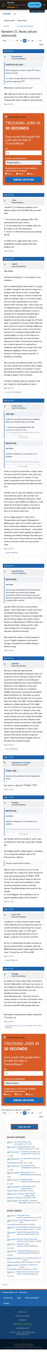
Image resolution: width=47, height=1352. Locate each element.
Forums (7, 14)
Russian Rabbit (12, 1191)
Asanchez (21, 1253)
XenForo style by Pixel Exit (23, 1344)
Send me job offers (23, 179)
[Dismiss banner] (44, 5)
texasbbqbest (9, 1026)
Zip (6, 149)
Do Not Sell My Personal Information (22, 1333)
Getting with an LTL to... (28, 1172)
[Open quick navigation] (42, 26)
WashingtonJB (26, 1182)
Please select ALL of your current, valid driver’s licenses (21, 169)
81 (28, 41)
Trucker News (22, 1316)
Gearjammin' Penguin (21, 762)
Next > (41, 45)
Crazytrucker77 (26, 1154)
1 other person (37, 1026)
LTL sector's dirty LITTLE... (23, 1142)
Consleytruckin (26, 1168)
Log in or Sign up (37, 11)
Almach (18, 1229)
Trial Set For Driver (23, 1244)
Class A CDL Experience (15, 158)
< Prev (4, 41)
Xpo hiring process (28, 1166)
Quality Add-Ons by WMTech (23, 1346)
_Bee (14, 200)
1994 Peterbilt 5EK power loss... (29, 1251)
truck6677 (21, 1149)
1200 (40, 40)
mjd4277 (20, 1217)
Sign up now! (24, 1126)
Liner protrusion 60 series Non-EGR (28, 1227)
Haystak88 (22, 1203)
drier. (15, 1144)
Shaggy (7, 553)
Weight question (27, 1179)
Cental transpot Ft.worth (26, 1147)
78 (17, 41)
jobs (26, 298)
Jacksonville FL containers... (28, 1200)
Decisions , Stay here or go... (31, 1152)
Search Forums (9, 20)
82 (32, 41)
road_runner (17, 406)
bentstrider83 (25, 1175)
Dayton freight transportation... (30, 1195)
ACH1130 (16, 914)
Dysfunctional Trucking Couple (28, 1272)
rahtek (14, 264)
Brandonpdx (17, 56)
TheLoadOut (11, 1224)
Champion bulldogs (14, 1198)
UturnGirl (20, 1241)
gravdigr (15, 663)
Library (22, 1320)
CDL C (31, 174)
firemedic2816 (12, 1163)
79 (21, 41)
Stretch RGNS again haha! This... (28, 1232)
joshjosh (20, 1234)
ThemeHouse (37, 1347)
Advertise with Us (22, 1324)
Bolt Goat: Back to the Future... (27, 1239)
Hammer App (22, 1328)
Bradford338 (11, 1269)
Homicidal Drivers (23, 1215)
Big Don (17, 1026)
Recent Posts (22, 20)
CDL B (20, 174)
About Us (22, 1312)
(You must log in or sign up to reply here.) (16, 1110)
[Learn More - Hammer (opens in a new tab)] (23, 5)
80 (25, 41)
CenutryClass (9, 392)
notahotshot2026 (13, 1262)
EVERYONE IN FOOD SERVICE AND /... (28, 1188)
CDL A (9, 174)
